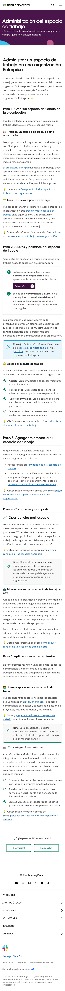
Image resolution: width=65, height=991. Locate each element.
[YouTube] (42, 883)
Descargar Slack (10, 956)
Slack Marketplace (33, 701)
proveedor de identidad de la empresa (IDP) (32, 484)
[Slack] (30, 950)
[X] (35, 883)
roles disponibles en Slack (34, 347)
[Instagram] (23, 883)
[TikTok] (48, 883)
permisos (18, 351)
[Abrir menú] (60, 5)
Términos (21, 962)
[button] (18, 848)
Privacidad (7, 962)
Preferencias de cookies (41, 962)
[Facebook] (29, 883)
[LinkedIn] (16, 883)
